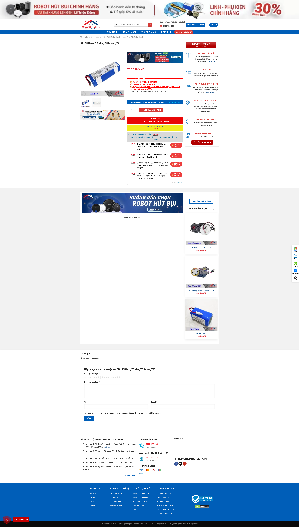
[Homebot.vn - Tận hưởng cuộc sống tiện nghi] (92, 24)
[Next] (121, 74)
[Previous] (84, 74)
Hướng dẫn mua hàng (141, 493)
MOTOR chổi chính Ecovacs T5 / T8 (201, 291)
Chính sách (211, 61)
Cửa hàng (112, 32)
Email (154, 402)
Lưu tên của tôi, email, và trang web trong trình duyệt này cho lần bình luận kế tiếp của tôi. (124, 413)
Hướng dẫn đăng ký (140, 497)
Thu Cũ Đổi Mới (148, 32)
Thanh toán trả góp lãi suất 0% (145, 84)
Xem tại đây (210, 92)
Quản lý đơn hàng (139, 505)
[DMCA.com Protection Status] (202, 506)
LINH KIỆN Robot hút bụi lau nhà (115, 37)
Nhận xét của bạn (92, 382)
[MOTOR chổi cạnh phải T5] (201, 229)
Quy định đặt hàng (163, 501)
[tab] (132, 217)
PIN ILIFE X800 (201, 334)
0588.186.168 (168, 26)
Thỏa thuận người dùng (165, 497)
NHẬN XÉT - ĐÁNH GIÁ (132, 217)
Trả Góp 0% (114, 497)
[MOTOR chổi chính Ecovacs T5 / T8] (201, 272)
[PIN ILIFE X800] (201, 315)
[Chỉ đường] (108, 447)
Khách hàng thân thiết (118, 493)
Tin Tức (92, 501)
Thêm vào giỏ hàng (151, 110)
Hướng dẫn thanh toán (165, 505)
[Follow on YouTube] (185, 464)
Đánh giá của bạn (92, 374)
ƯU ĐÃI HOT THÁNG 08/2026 (144, 82)
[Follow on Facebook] (176, 464)
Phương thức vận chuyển (166, 509)
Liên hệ (92, 497)
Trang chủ (84, 37)
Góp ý (135, 509)
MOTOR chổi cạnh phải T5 (201, 248)
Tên (86, 402)
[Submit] (150, 25)
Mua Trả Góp (130, 32)
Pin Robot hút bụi (138, 37)
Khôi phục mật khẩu (140, 501)
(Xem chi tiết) (174, 102)
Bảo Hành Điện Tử (116, 505)
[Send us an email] (180, 464)
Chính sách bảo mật (164, 493)
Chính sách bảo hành (164, 513)
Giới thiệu (166, 32)
